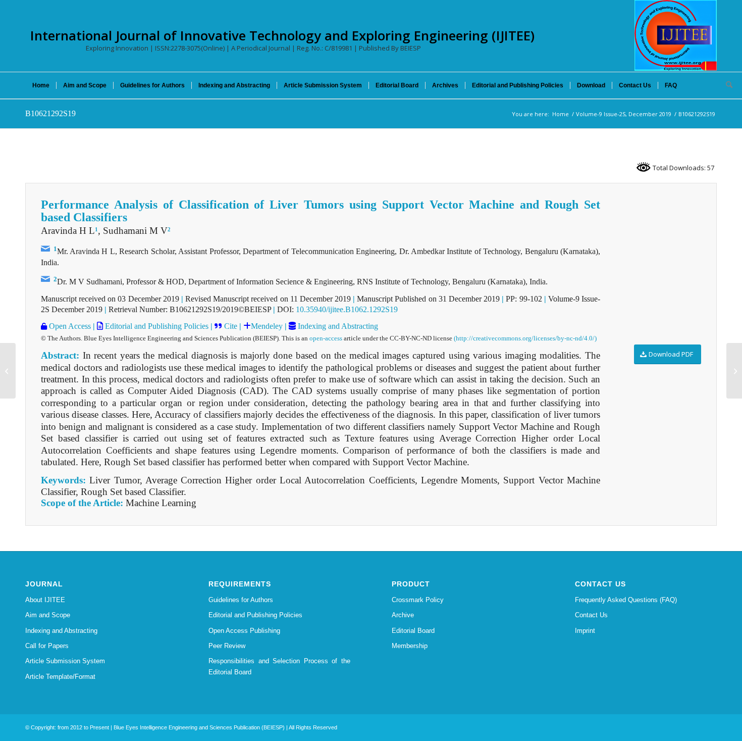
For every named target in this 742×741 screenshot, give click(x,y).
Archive (403, 615)
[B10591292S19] (8, 371)
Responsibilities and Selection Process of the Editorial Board (279, 666)
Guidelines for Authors (240, 600)
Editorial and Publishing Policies (155, 326)
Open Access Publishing (244, 630)
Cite (230, 326)
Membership (410, 646)
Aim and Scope (47, 615)
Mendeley (267, 326)
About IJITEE (45, 600)
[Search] (725, 85)
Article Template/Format (60, 676)
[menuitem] (41, 85)
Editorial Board (413, 630)
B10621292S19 (50, 113)
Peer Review (226, 646)
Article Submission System (65, 661)
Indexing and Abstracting (337, 326)
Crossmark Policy (418, 600)
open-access (325, 338)
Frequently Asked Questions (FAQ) (626, 600)
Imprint (585, 630)
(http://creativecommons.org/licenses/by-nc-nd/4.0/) (525, 338)
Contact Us (591, 615)
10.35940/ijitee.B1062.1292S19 (347, 309)
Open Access (69, 326)
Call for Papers (47, 646)
